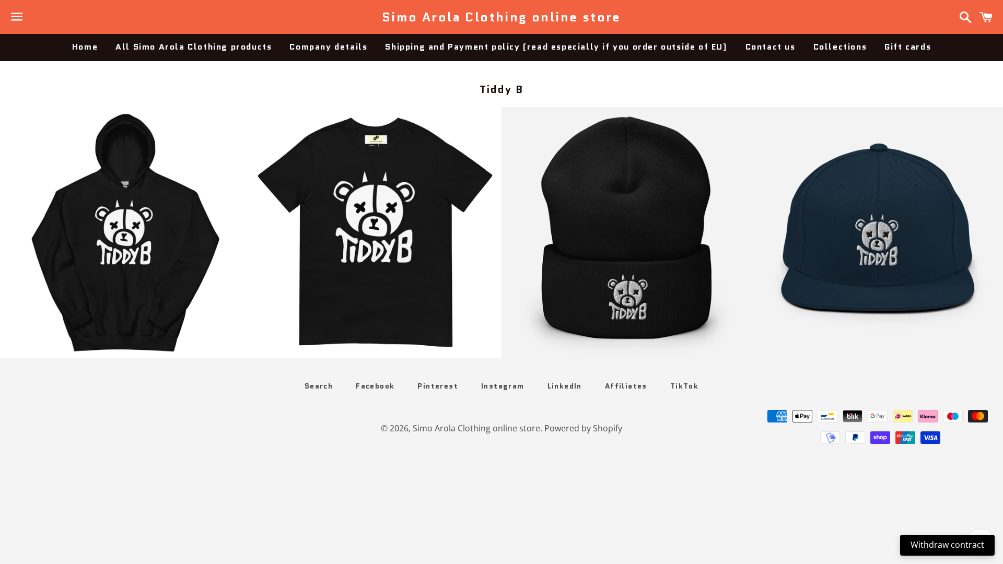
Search (319, 386)
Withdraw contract (947, 544)
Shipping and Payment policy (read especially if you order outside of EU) (556, 47)
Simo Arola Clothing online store (501, 17)
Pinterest (437, 386)
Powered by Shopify (583, 428)
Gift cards (907, 47)
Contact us (770, 47)
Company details (328, 47)
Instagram (502, 386)
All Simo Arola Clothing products (193, 47)
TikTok (684, 386)
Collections (840, 47)
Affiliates (626, 386)
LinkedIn (564, 386)
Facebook (375, 386)
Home (85, 47)
